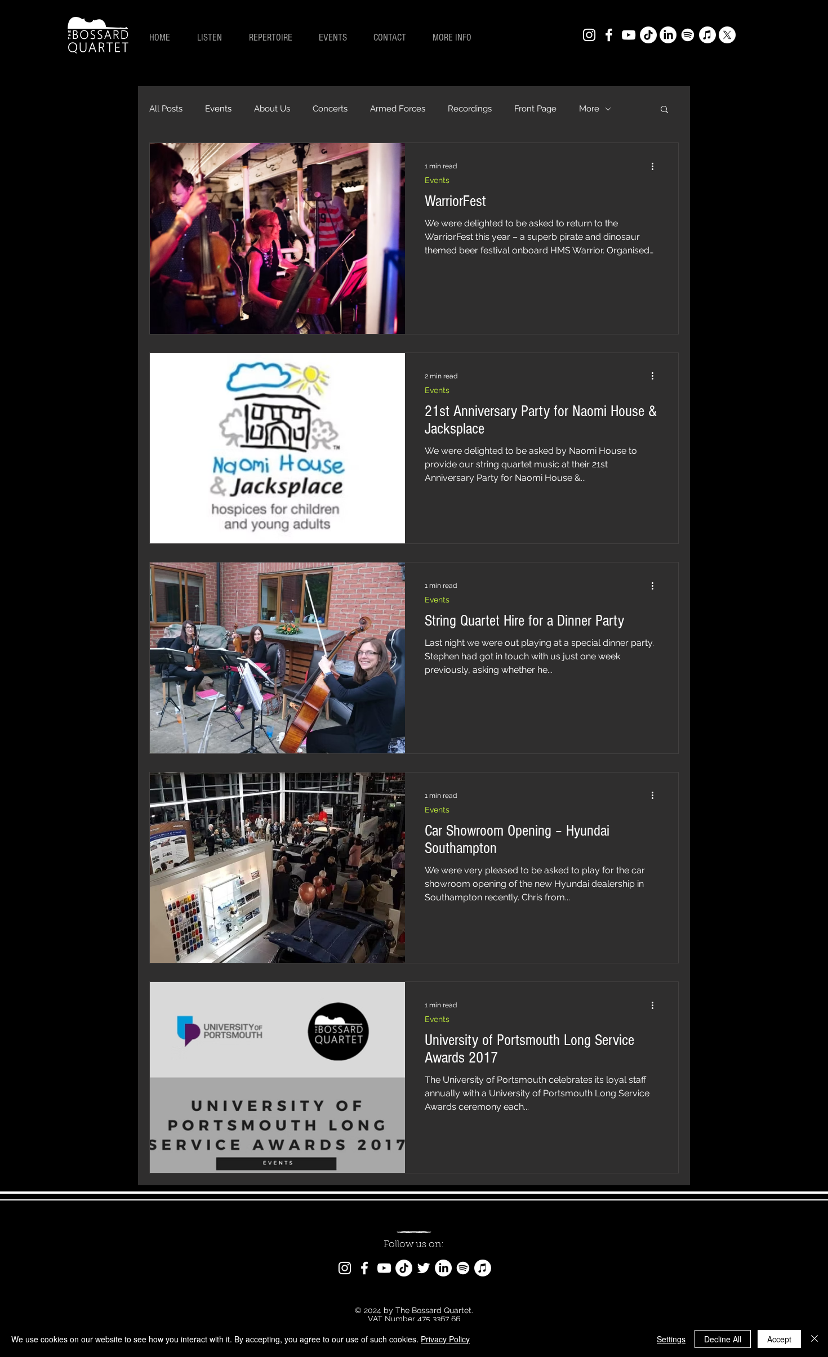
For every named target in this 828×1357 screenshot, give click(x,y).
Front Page (535, 109)
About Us (272, 109)
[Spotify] (687, 34)
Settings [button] (671, 1339)
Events (218, 109)
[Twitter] (423, 1268)
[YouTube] (628, 34)
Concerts (330, 109)
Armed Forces (397, 109)
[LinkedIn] (668, 34)
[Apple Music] (707, 34)
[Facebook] (608, 34)
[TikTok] (648, 34)
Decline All (722, 1339)
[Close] (814, 1339)
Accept (779, 1339)
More (589, 109)
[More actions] (656, 166)
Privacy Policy (445, 1339)
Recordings (470, 109)
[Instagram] (589, 34)
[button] (456, 37)
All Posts (165, 109)
